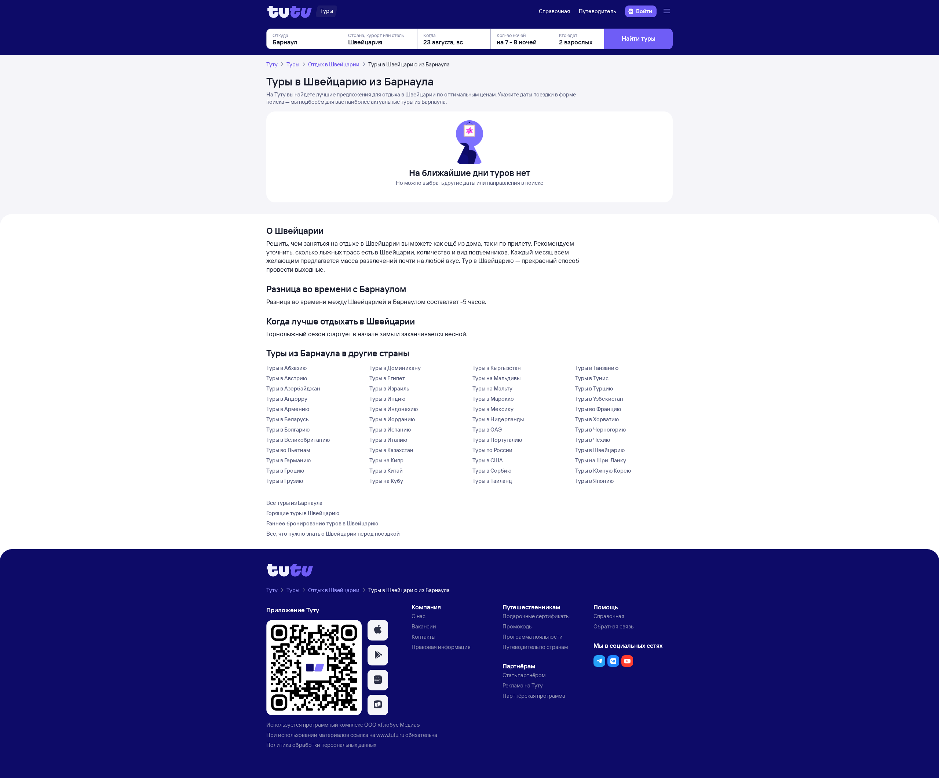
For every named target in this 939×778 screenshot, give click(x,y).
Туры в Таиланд (492, 480)
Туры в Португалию (497, 439)
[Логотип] (289, 11)
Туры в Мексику (493, 408)
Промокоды (518, 626)
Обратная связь (613, 626)
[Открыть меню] (667, 11)
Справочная (554, 11)
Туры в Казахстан (391, 450)
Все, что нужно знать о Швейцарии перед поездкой (333, 533)
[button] (378, 630)
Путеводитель (597, 11)
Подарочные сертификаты (536, 616)
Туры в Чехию (592, 439)
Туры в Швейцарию (600, 450)
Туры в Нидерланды (498, 419)
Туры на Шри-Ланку (600, 460)
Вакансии (424, 626)
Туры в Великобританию (298, 439)
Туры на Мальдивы (496, 378)
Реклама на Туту (523, 685)
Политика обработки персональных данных (321, 744)
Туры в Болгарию (288, 429)
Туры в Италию (388, 439)
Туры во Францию (598, 408)
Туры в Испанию (390, 429)
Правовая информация (441, 646)
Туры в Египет (387, 378)
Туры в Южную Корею (603, 470)
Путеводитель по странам (535, 646)
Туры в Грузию (284, 480)
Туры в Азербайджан (293, 388)
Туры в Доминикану (395, 367)
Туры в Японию (594, 480)
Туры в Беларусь (287, 419)
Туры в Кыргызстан (496, 367)
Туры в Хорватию (597, 419)
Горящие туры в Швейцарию (302, 513)
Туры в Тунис (592, 378)
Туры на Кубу (386, 480)
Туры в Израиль (389, 388)
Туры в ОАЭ (487, 429)
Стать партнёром (524, 675)
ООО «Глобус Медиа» (392, 724)
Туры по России (492, 450)
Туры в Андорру (286, 398)
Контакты (423, 636)
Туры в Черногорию (600, 429)
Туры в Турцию (594, 388)
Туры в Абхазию (286, 367)
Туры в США (487, 460)
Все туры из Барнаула (294, 502)
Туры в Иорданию (392, 419)
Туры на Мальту (492, 388)
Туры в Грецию (285, 470)
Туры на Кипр (386, 460)
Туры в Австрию (286, 378)
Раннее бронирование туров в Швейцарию (322, 523)
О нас (418, 616)
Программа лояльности (533, 636)
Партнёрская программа (534, 695)
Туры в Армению (287, 408)
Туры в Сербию (491, 470)
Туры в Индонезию (393, 408)
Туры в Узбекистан (599, 398)
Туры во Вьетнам (288, 450)
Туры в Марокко (493, 398)
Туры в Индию (387, 398)
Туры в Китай (386, 470)
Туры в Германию (288, 460)
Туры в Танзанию (596, 367)
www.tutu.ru (390, 734)
